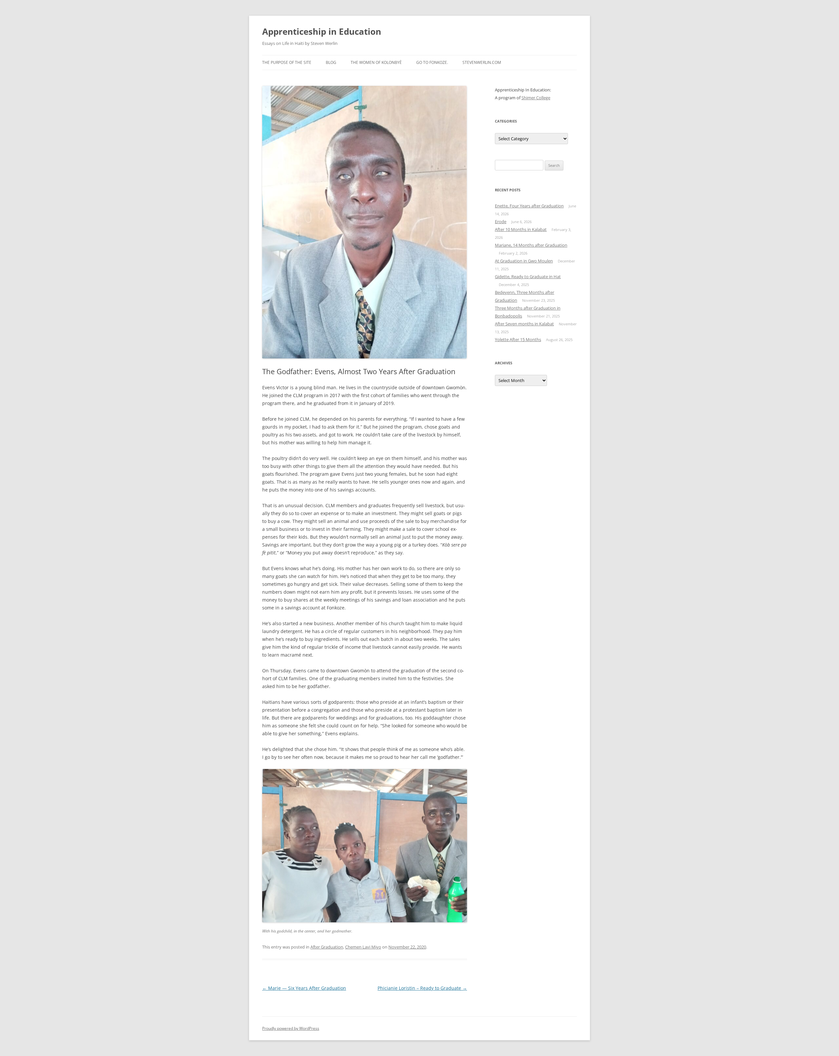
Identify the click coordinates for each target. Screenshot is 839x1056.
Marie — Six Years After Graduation (304, 988)
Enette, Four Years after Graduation (529, 206)
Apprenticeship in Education (321, 31)
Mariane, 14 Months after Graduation (531, 245)
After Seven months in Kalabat (524, 324)
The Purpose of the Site (286, 62)
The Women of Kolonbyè (376, 62)
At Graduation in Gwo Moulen (524, 261)
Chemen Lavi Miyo (363, 947)
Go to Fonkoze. (432, 62)
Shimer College (535, 98)
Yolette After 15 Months (518, 339)
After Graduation (326, 947)
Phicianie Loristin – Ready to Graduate (422, 988)
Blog (331, 62)
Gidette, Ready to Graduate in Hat (528, 276)
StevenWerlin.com (481, 62)
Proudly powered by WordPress (290, 1028)
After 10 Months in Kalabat (521, 229)
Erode (500, 221)
